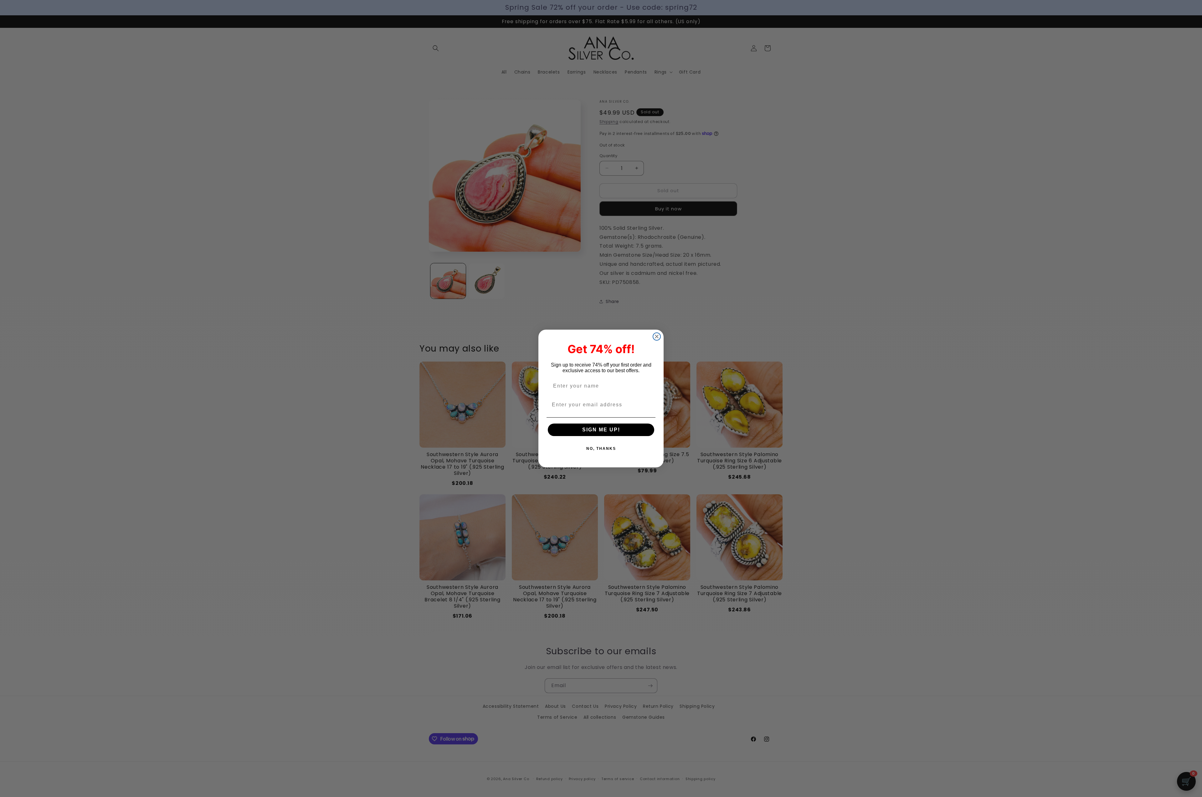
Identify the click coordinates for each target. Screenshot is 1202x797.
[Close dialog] (656, 336)
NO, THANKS (601, 448)
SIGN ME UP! (601, 429)
